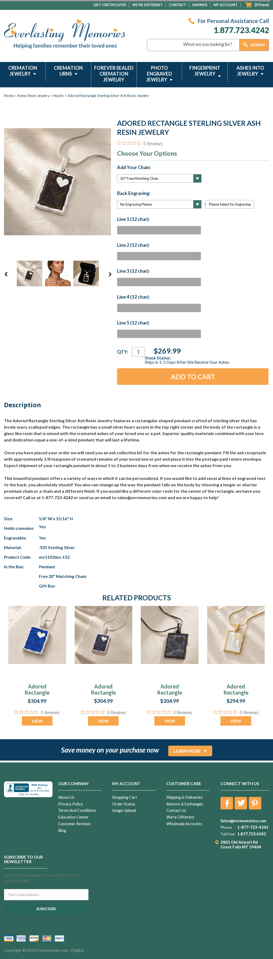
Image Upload (124, 810)
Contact (177, 5)
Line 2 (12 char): (133, 245)
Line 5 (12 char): (133, 323)
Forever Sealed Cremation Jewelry (114, 74)
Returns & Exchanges (184, 804)
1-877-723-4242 (252, 827)
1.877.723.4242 (241, 29)
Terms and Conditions (77, 810)
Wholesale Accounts (184, 823)
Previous (6, 274)
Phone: (226, 827)
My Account (226, 5)
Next (110, 274)
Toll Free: (227, 834)
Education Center (73, 817)
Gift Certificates (109, 5)
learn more (187, 750)
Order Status (123, 804)
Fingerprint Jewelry (204, 71)
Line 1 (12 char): (133, 219)
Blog (62, 830)
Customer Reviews (74, 823)
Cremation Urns (68, 71)
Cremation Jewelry (22, 71)
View (37, 720)
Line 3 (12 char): (133, 271)
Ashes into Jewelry (250, 71)
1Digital (76, 950)
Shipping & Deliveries (184, 797)
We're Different (147, 5)
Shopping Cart (124, 797)
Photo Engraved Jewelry (159, 74)
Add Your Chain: (134, 167)
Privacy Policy (70, 804)
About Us (66, 797)
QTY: (122, 352)
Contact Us (176, 810)
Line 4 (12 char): (133, 297)
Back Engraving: (133, 193)
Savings (199, 5)
